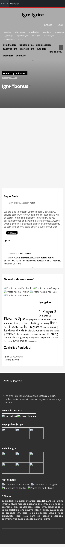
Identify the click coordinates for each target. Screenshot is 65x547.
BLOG (21, 39)
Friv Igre (19, 327)
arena (6, 323)
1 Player (16, 258)
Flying (6, 327)
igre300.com (44, 500)
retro (33, 334)
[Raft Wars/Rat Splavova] (22, 456)
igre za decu (59, 32)
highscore (31, 261)
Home (6, 73)
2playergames (31, 320)
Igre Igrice (32, 15)
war (35, 341)
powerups (8, 264)
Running (52, 334)
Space (29, 337)
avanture (47, 32)
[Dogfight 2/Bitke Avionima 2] (36, 433)
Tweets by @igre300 (12, 380)
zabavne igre (49, 36)
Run (38, 334)
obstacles (44, 330)
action (41, 319)
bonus (51, 258)
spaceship (36, 337)
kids (48, 261)
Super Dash (11, 196)
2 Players (25, 258)
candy (17, 323)
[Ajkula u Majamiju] (8, 456)
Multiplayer (25, 253)
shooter (8, 337)
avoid (37, 258)
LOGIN (60, 25)
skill (23, 337)
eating (46, 323)
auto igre (7, 32)
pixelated (55, 261)
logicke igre (8, 36)
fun (23, 261)
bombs (44, 258)
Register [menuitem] (14, 3)
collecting (9, 261)
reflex (27, 334)
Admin (32, 203)
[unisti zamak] (22, 433)
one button (54, 331)
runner (43, 334)
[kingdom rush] (8, 433)
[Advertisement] (32, 148)
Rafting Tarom (11, 359)
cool (42, 323)
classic (24, 323)
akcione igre (20, 32)
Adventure (50, 319)
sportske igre (22, 36)
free (12, 326)
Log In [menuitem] (4, 3)
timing (23, 340)
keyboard (41, 261)
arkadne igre (34, 32)
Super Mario (46, 337)
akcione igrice (43, 45)
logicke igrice (26, 45)
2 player (47, 313)
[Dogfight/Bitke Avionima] (36, 456)
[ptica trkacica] (26, 415)
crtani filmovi (9, 39)
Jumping (54, 326)
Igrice (7, 240)
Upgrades (30, 341)
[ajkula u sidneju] (22, 467)
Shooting (17, 337)
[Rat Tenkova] (36, 467)
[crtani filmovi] (9, 415)
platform (20, 334)
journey (46, 327)
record (17, 264)
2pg (31, 258)
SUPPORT (48, 25)
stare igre (36, 36)
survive (16, 340)
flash (18, 261)
